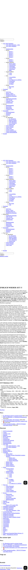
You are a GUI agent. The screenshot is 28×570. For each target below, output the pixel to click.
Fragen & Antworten (11, 498)
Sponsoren (8, 113)
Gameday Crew (9, 101)
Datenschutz (6, 518)
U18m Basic (12, 66)
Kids (7, 478)
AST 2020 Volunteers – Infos (13, 510)
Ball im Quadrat (13, 120)
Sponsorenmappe (7, 441)
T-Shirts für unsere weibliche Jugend (11, 517)
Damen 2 (11, 61)
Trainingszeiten (9, 49)
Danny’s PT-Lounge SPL (12, 505)
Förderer (8, 114)
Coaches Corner (10, 109)
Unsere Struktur (9, 127)
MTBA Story (12, 458)
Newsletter (5, 437)
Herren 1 (11, 51)
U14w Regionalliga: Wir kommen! (11, 419)
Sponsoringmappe (10, 112)
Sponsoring (5, 110)
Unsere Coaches (10, 129)
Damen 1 (11, 59)
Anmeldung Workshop (8, 507)
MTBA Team (9, 463)
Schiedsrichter (9, 102)
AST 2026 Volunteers (8, 43)
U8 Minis (11, 84)
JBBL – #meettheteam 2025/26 (10, 534)
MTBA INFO (12, 63)
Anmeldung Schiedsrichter (9, 506)
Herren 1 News (9, 93)
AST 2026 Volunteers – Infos (13, 445)
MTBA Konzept (13, 459)
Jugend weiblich (10, 472)
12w (10, 482)
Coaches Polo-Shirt (7, 511)
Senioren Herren (10, 468)
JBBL (10, 70)
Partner (4, 503)
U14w (10, 78)
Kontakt (5, 133)
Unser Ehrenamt (10, 125)
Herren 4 (11, 55)
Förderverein (12, 124)
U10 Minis (11, 82)
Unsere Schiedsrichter (11, 131)
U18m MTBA (12, 65)
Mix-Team (11, 86)
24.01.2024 (2, 270)
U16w (10, 74)
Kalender (5, 435)
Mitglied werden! (4, 256)
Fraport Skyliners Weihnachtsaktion (11, 513)
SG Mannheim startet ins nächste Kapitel (12, 415)
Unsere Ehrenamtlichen (11, 132)
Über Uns (5, 484)
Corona (4, 432)
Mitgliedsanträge (10, 105)
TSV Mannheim (13, 123)
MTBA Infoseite (7, 436)
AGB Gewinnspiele (7, 431)
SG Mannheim (12, 119)
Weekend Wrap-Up (10, 94)
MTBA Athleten (10, 464)
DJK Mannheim (13, 121)
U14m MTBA (12, 77)
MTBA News (9, 462)
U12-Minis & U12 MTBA (15, 79)
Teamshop (5, 89)
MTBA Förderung (10, 466)
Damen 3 (5, 530)
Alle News (8, 92)
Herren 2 (11, 53)
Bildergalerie (9, 108)
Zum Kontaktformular (5, 565)
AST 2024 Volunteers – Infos (13, 45)
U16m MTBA (12, 67)
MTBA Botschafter (13, 460)
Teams (4, 467)
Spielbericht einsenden (11, 96)
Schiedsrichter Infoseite (8, 440)
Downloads (8, 106)
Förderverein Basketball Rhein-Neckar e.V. (13, 533)
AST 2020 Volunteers (8, 509)
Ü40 (10, 88)
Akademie (5, 452)
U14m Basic (12, 81)
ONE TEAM (9, 100)
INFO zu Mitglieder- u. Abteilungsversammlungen (15, 417)
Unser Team (9, 128)
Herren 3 (11, 54)
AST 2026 (5, 444)
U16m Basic (12, 69)
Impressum (19, 568)
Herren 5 (11, 57)
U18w (10, 73)
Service (4, 493)
